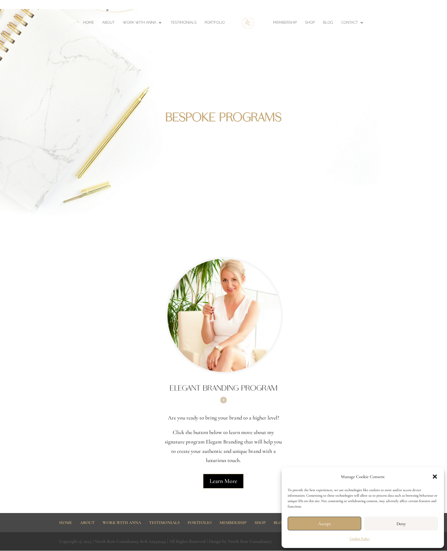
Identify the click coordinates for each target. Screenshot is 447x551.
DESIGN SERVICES (423, 5)
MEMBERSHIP (320, 5)
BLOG (328, 22)
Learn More (223, 481)
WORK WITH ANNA (139, 22)
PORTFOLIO (215, 22)
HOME (298, 5)
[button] (435, 477)
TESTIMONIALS (183, 22)
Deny (401, 523)
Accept (324, 523)
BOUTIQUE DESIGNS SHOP (359, 5)
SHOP (310, 22)
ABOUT (108, 22)
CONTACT (349, 22)
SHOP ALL (395, 5)
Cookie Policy (360, 538)
